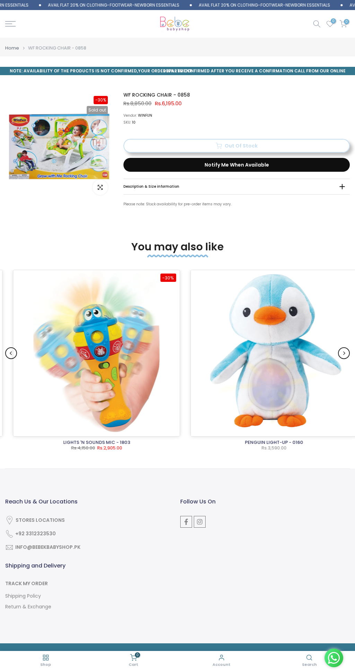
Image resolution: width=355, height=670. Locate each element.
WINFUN (145, 115)
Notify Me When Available (237, 164)
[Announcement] (100, 5)
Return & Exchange (28, 607)
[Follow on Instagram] (200, 522)
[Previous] (11, 353)
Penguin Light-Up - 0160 (267, 442)
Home (12, 48)
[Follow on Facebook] (186, 522)
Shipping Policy (23, 596)
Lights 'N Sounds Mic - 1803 (89, 442)
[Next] (344, 353)
